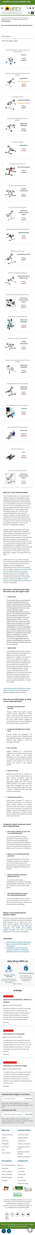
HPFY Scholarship (7, 1174)
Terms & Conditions (24, 1144)
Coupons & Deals (7, 1135)
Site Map (20, 1177)
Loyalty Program (7, 1171)
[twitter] (7, 1214)
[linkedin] (23, 1214)
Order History (22, 1141)
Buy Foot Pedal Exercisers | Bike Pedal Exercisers (17, 25)
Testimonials (22, 1174)
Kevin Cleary (8, 1005)
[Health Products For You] (13, 8)
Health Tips (5, 1141)
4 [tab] (19, 984)
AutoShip (4, 1180)
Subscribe (29, 1099)
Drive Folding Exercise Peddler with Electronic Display (17, 570)
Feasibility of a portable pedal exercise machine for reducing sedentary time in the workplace (18, 950)
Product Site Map (23, 1183)
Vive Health (16, 928)
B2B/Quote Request (24, 1157)
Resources (5, 1130)
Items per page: (7, 41)
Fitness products (8, 996)
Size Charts (5, 1147)
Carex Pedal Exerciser (10, 688)
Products (6, 36)
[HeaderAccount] (30, 8)
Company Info (23, 1161)
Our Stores (21, 1171)
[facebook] (12, 1214)
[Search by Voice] (29, 13)
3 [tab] (17, 984)
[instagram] (18, 1214)
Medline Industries (9, 930)
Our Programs (7, 1161)
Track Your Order (23, 1135)
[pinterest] (7, 1219)
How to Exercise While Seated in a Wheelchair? (18, 945)
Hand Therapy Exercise (10, 1062)
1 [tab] (14, 984)
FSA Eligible (5, 1144)
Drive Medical (27, 928)
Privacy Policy (22, 1180)
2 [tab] (16, 984)
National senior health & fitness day (18, 942)
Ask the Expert (6, 1153)
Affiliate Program (7, 1177)
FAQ (3, 1150)
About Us (20, 1165)
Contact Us (21, 1168)
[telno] (27, 8)
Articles (4, 1138)
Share (7, 1022)
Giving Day (5, 1168)
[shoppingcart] (33, 8)
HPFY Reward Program (8, 1165)
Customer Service (24, 1130)
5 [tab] (21, 984)
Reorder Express (22, 1138)
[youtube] (28, 1214)
